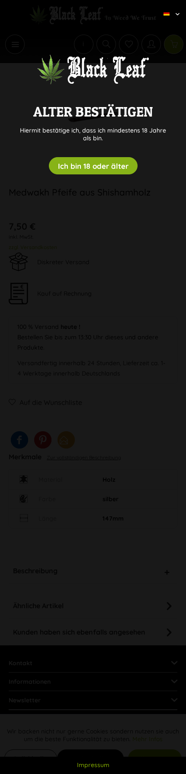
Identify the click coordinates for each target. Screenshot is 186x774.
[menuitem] (168, 6)
